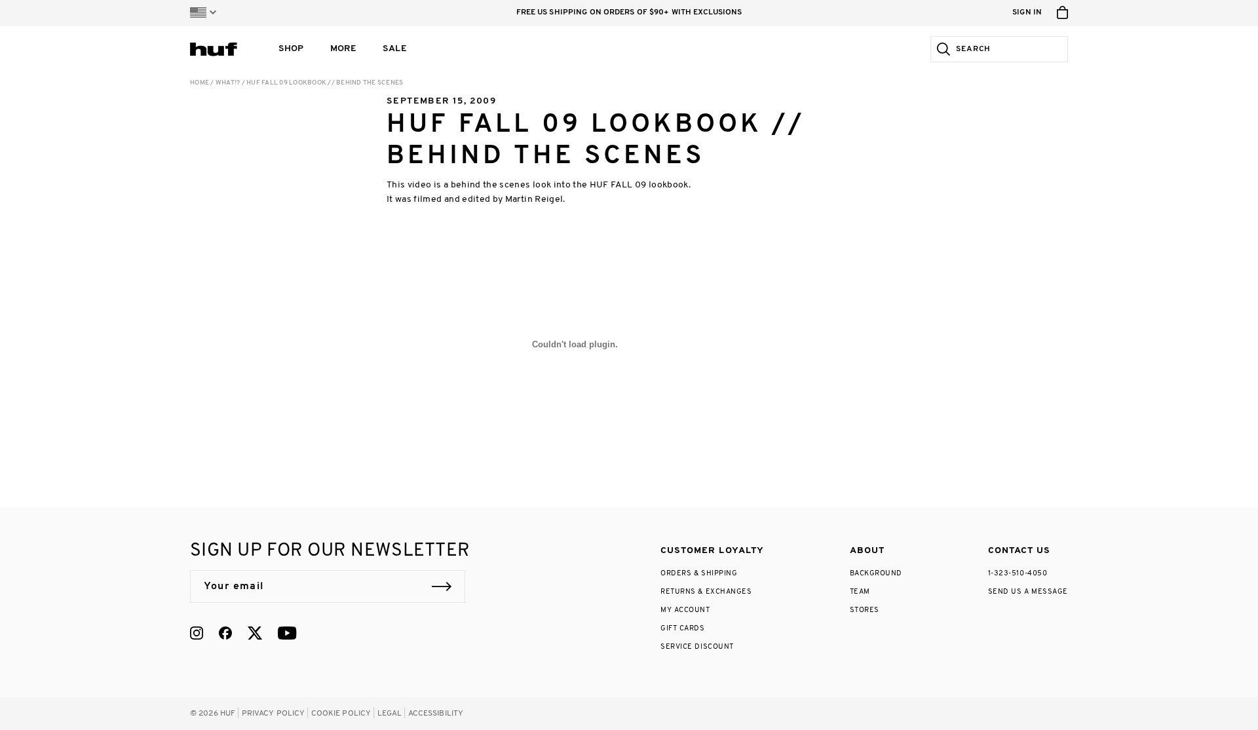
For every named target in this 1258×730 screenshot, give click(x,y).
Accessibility (436, 714)
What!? (228, 82)
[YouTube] (287, 633)
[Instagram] (196, 633)
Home (199, 82)
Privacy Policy (273, 714)
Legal (389, 714)
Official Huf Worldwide (219, 49)
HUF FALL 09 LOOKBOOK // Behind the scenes (324, 82)
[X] (255, 633)
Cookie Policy (341, 714)
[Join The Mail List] (442, 586)
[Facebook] (225, 633)
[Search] (941, 49)
